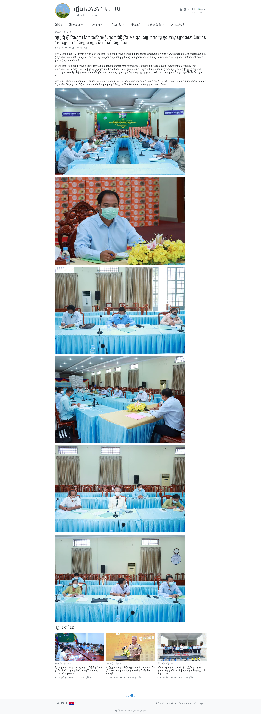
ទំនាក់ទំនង (171, 703)
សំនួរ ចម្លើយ (199, 703)
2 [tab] (129, 696)
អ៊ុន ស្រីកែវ (87, 677)
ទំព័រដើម (58, 24)
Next (200, 662)
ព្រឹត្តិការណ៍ (135, 24)
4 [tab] (134, 695)
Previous (60, 662)
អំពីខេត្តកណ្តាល (76, 24)
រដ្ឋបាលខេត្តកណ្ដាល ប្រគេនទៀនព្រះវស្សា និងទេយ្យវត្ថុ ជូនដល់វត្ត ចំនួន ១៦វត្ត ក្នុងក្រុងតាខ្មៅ (181, 669)
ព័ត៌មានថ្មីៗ (116, 24)
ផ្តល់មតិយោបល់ (185, 703)
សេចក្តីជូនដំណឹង (154, 24)
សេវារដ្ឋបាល (97, 24)
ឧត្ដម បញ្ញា (83, 47)
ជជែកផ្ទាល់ (160, 703)
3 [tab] (131, 696)
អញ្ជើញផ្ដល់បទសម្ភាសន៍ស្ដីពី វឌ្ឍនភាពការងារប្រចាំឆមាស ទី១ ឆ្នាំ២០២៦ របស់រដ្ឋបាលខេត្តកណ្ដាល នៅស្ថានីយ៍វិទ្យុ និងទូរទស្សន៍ (79, 670)
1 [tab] (126, 696)
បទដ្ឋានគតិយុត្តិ (177, 24)
